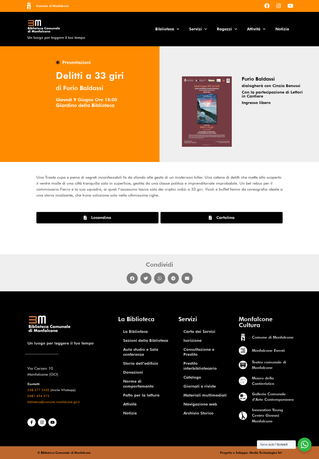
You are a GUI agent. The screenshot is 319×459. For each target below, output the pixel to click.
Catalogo (192, 377)
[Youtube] (290, 5)
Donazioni (133, 372)
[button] (132, 278)
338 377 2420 (38, 390)
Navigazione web (200, 404)
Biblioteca (164, 29)
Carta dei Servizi (199, 331)
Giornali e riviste (199, 386)
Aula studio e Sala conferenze (140, 352)
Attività (253, 29)
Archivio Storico (198, 413)
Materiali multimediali (205, 395)
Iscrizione (192, 340)
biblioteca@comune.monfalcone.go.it (53, 402)
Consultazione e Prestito (198, 352)
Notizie (282, 29)
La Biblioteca (135, 331)
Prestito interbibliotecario (200, 366)
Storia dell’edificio (140, 363)
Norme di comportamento (138, 384)
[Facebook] (267, 5)
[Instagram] (278, 5)
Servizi (195, 29)
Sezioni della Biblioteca (145, 340)
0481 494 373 (38, 396)
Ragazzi (224, 29)
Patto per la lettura (141, 395)
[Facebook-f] (31, 422)
